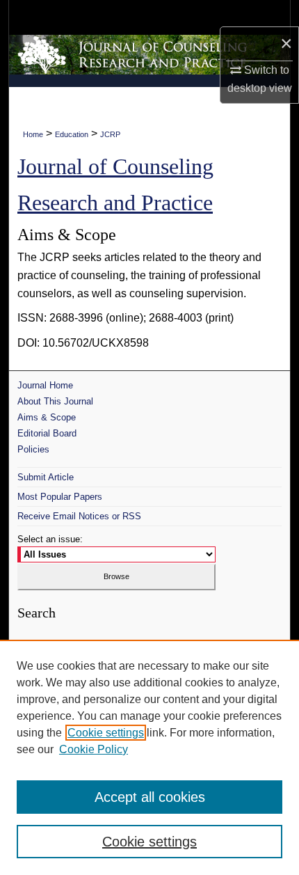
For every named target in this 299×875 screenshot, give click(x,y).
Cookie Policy (93, 749)
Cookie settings (105, 733)
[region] (149, 757)
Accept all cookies (150, 797)
